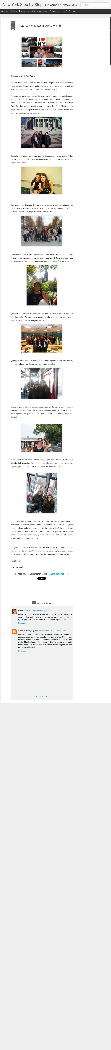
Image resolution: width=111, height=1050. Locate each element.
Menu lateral (42, 11)
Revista (22, 11)
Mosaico (31, 11)
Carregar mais (41, 696)
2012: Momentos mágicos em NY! (41, 25)
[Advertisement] (87, 63)
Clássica (5, 11)
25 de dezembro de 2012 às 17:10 (37, 610)
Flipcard (13, 11)
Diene (20, 610)
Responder (22, 623)
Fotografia (54, 11)
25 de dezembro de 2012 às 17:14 (52, 630)
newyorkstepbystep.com (58, 573)
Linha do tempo (68, 11)
